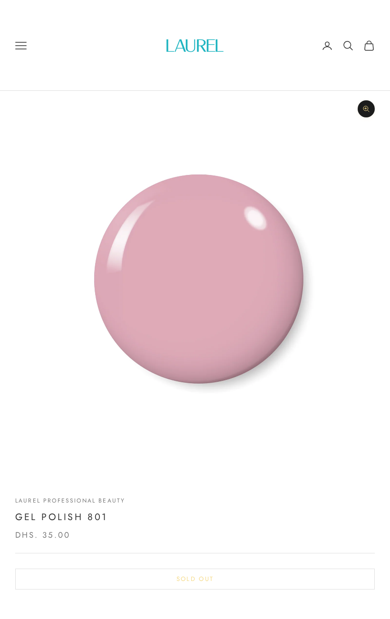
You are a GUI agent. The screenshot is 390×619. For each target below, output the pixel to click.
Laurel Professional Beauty (70, 500)
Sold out (195, 578)
